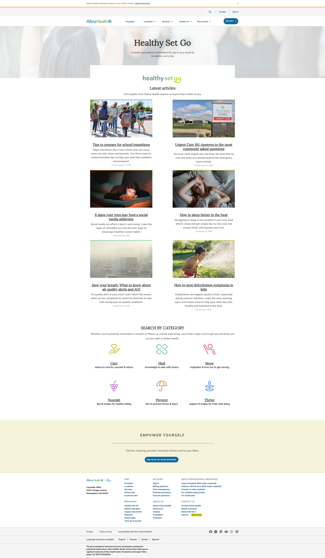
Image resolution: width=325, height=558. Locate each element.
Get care (229, 21)
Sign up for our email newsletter (161, 459)
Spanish (155, 539)
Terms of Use (105, 531)
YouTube (226, 531)
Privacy (89, 531)
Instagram (231, 531)
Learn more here (142, 3)
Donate (222, 11)
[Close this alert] (238, 3)
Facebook (210, 531)
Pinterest (237, 531)
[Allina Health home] (99, 21)
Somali (144, 539)
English (122, 539)
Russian (133, 539)
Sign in (235, 11)
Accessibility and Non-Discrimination (135, 531)
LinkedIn (221, 531)
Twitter (215, 531)
